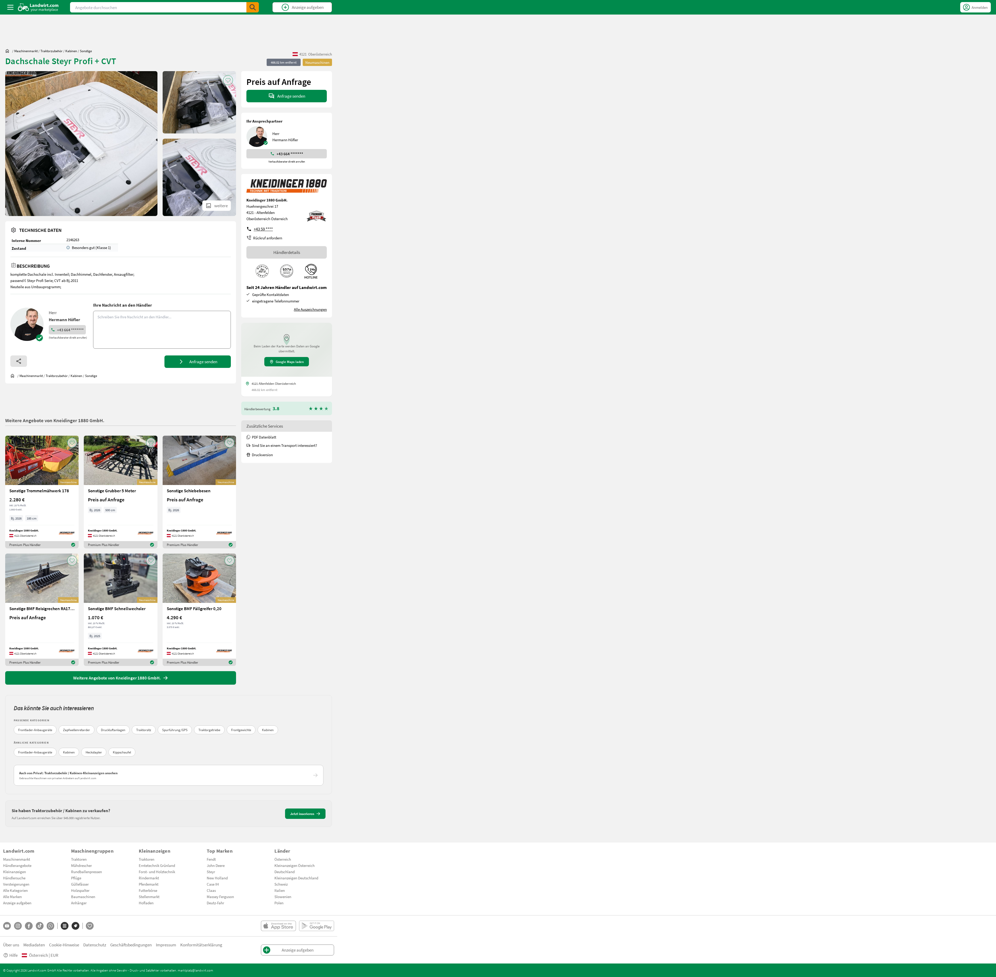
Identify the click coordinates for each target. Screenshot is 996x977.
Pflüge (76, 877)
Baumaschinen (83, 896)
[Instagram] (18, 926)
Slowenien (282, 896)
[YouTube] (7, 926)
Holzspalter (80, 890)
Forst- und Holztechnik (157, 871)
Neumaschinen (317, 62)
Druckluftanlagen (113, 729)
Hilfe (13, 955)
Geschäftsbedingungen (131, 945)
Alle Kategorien (15, 890)
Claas (211, 890)
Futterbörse (148, 890)
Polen (278, 902)
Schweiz (281, 884)
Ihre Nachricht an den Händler (122, 305)
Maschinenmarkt (16, 859)
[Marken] (75, 926)
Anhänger (79, 902)
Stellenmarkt (149, 896)
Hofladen (146, 902)
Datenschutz (94, 945)
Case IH (213, 884)
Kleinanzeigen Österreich (294, 865)
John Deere (216, 865)
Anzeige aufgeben (17, 902)
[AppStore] (278, 926)
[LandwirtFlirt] (90, 926)
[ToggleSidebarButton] (10, 7)
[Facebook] (29, 926)
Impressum (166, 945)
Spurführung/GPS (175, 729)
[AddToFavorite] (228, 80)
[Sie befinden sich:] (8, 51)
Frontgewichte (241, 729)
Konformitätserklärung (201, 945)
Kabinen (268, 729)
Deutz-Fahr (215, 902)
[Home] (38, 7)
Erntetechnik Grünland (157, 865)
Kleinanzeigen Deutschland (296, 877)
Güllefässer (80, 884)
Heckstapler (94, 752)
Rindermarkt (149, 877)
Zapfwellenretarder (76, 729)
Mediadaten (34, 945)
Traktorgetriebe (209, 729)
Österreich (282, 859)
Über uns (11, 945)
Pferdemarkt (148, 884)
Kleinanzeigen (14, 871)
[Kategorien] (64, 926)
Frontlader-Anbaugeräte (35, 729)
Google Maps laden (290, 361)
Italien (279, 890)
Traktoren (79, 859)
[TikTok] (40, 926)
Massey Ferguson (220, 896)
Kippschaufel (122, 752)
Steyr (211, 871)
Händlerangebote (17, 865)
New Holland (217, 877)
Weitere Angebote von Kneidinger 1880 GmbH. (54, 420)
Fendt (211, 859)
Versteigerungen (16, 884)
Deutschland (284, 871)
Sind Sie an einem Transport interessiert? (284, 445)
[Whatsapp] (50, 926)
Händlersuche (14, 877)
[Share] (18, 361)
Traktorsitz (143, 729)
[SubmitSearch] (252, 7)
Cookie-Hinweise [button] (64, 945)
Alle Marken (12, 896)
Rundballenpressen (86, 871)
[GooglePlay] (316, 926)
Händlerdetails (286, 252)
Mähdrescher (81, 865)
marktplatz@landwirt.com (195, 970)
